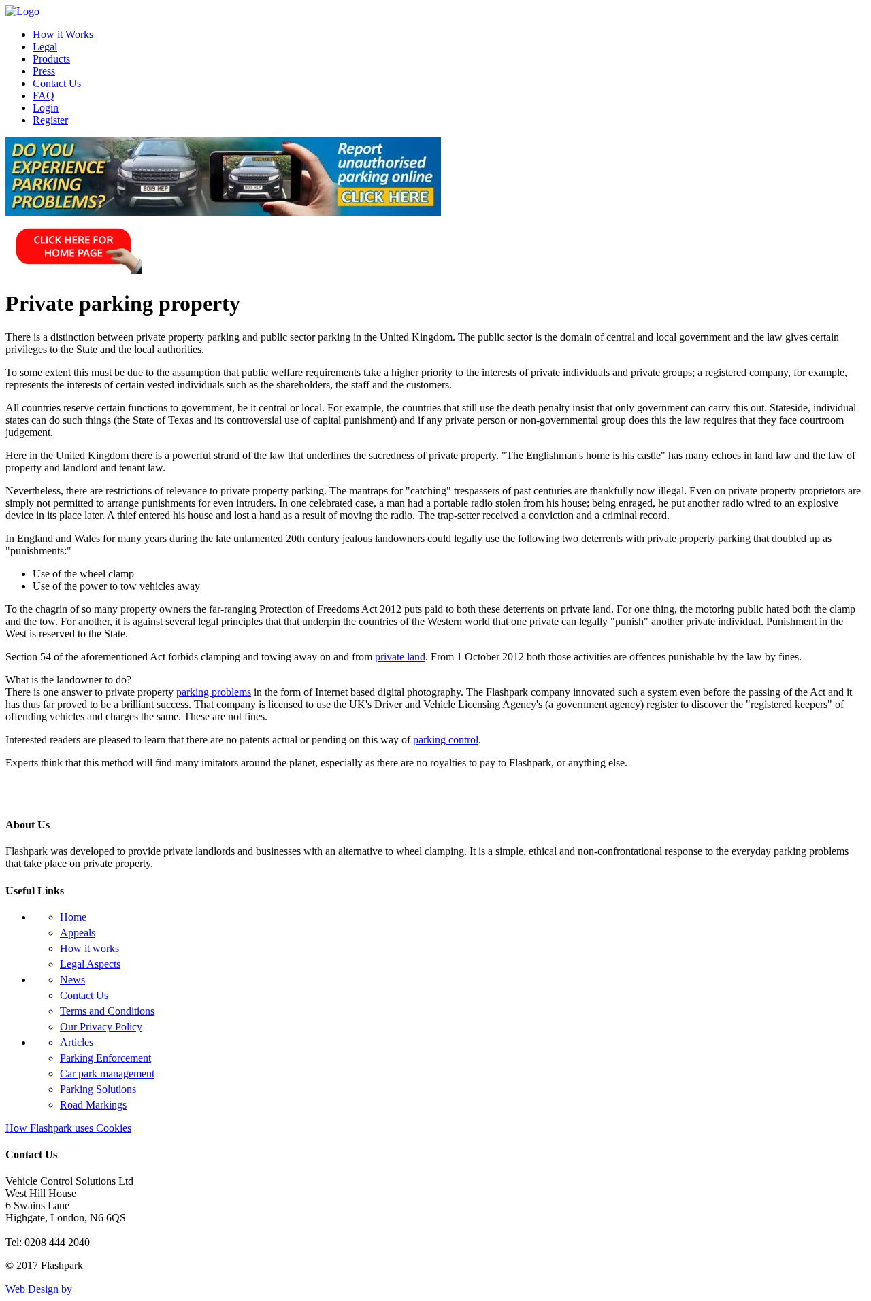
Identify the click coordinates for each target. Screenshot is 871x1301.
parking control (445, 739)
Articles (76, 1042)
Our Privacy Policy (101, 1026)
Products (51, 59)
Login (46, 108)
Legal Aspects (90, 964)
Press (44, 71)
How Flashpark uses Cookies (68, 1128)
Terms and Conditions (107, 1011)
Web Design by (40, 1289)
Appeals (77, 933)
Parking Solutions (98, 1089)
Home (73, 917)
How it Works (63, 34)
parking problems (213, 692)
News (72, 979)
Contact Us (57, 83)
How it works (89, 948)
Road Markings (93, 1105)
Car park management (107, 1073)
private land (400, 656)
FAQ (43, 95)
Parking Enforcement (105, 1058)
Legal (45, 46)
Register (50, 120)
